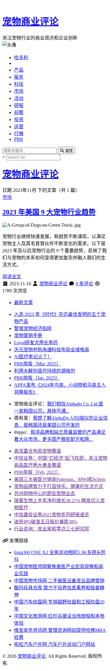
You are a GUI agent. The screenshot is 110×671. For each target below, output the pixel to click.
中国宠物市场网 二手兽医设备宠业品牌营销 (59, 580)
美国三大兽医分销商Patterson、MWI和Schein (59, 479)
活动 (18, 98)
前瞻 (18, 112)
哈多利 (21, 57)
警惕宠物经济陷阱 (33, 328)
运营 (18, 126)
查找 (68, 151)
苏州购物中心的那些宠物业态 (44, 493)
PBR (18, 139)
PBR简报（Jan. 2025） (37, 377)
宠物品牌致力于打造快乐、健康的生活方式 (58, 486)
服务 (18, 77)
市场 (18, 91)
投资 (18, 119)
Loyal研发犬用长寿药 (36, 342)
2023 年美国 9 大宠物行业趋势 (49, 212)
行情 (18, 133)
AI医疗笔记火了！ (33, 356)
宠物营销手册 (28, 335)
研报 (18, 105)
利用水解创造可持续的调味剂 (44, 370)
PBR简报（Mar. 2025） (37, 363)
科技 (18, 84)
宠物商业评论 (30, 21)
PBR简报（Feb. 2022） (37, 472)
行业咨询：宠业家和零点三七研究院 (51, 528)
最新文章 (23, 302)
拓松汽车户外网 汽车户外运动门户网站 (54, 644)
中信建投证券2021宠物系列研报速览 (51, 514)
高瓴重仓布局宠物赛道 (37, 451)
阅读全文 (11, 276)
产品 (18, 69)
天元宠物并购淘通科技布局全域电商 (51, 349)
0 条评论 (84, 283)
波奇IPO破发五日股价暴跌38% (45, 521)
